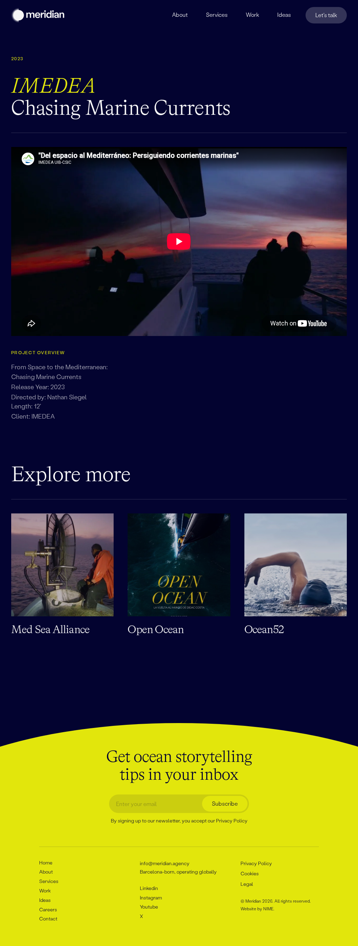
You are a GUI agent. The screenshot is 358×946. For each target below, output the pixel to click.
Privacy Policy (232, 820)
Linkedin (149, 888)
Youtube (149, 906)
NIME (268, 908)
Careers (48, 909)
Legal (247, 884)
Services (48, 881)
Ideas (45, 900)
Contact (48, 918)
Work (45, 890)
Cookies (250, 873)
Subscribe (225, 803)
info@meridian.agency (164, 863)
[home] (38, 15)
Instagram (151, 897)
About (46, 871)
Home (45, 862)
